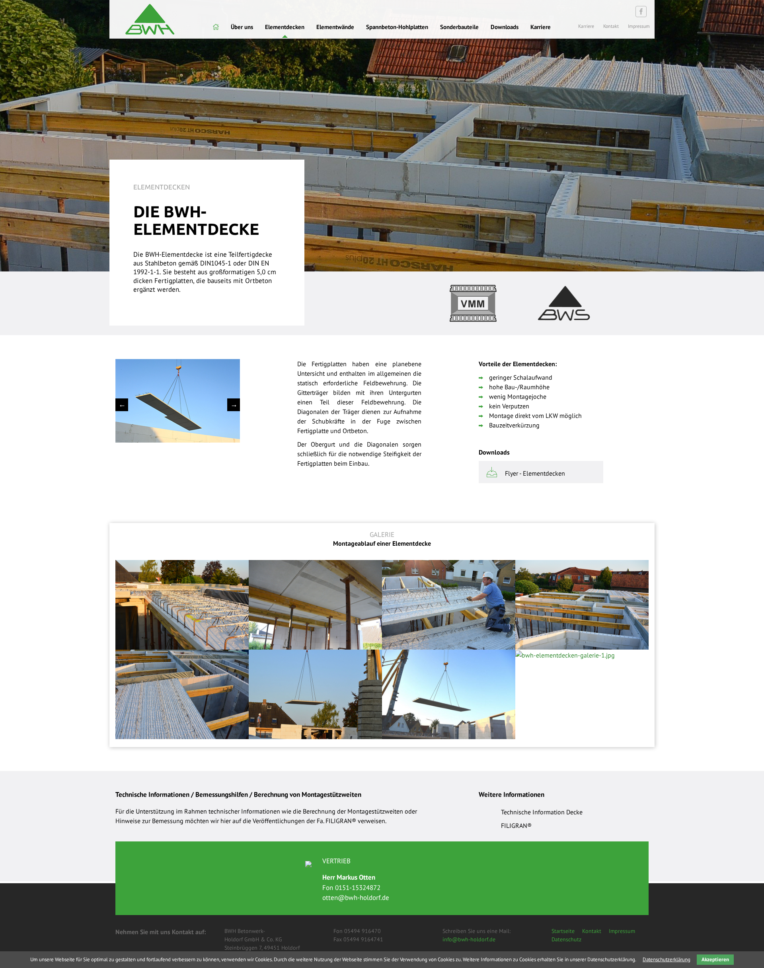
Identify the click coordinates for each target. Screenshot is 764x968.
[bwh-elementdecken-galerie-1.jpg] (565, 654)
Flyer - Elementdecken (535, 473)
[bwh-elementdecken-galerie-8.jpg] (182, 604)
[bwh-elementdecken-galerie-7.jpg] (315, 604)
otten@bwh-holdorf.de (355, 897)
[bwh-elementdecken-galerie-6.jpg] (448, 604)
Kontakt (591, 931)
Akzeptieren (715, 959)
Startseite (563, 931)
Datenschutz (566, 939)
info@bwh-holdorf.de (468, 939)
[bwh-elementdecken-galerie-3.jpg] (315, 693)
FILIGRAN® (516, 825)
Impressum (622, 931)
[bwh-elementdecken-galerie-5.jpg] (582, 604)
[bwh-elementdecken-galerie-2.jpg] (448, 693)
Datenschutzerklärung (666, 959)
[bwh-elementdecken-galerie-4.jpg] (182, 693)
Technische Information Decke (542, 812)
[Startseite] (216, 27)
